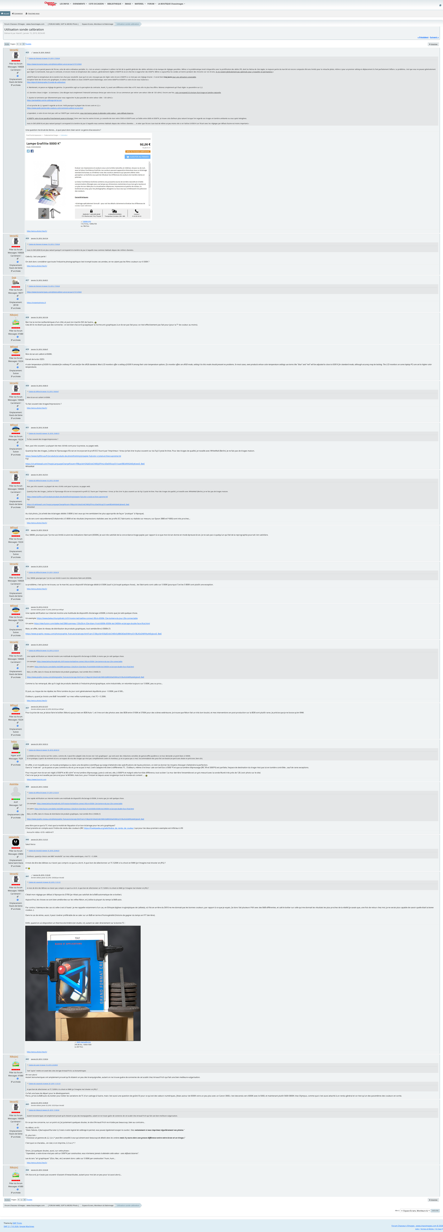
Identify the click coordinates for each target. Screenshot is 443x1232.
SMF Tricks (17, 1223)
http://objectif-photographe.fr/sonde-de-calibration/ (46, 82)
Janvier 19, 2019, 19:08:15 (39, 386)
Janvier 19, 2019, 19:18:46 (39, 427)
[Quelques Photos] (17, 811)
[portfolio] (17, 367)
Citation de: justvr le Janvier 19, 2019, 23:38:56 (43, 1065)
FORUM (151, 4)
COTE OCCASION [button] (96, 4)
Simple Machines (26, 1226)
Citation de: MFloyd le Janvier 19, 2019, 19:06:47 (44, 392)
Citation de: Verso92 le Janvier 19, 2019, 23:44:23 (44, 851)
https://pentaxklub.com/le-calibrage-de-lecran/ (44, 100)
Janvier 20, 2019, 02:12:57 (39, 707)
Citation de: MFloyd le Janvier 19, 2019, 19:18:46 (44, 481)
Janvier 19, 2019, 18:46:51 (39, 280)
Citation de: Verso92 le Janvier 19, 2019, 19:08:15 (44, 433)
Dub (14, 277)
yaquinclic (14, 836)
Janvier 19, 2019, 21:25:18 (39, 566)
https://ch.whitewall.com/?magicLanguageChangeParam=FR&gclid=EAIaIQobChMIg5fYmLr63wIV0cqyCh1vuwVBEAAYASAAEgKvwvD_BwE (85, 463)
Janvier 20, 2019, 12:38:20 (39, 1103)
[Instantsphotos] (17, 299)
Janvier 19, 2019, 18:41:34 (39, 238)
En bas (7, 44)
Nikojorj (14, 314)
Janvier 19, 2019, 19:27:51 (39, 475)
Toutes (28, 44)
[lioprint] (17, 761)
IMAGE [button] (128, 4)
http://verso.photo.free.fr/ (37, 231)
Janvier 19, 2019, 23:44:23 (39, 645)
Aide (417, 1229)
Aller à (397, 1211)
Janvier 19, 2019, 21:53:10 (39, 607)
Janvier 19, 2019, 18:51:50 (39, 317)
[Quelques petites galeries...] (17, 337)
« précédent (423, 37)
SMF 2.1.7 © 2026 (11, 1226)
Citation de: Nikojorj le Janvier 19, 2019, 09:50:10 (44, 750)
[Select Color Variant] (440, 5)
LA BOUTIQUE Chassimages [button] (171, 4)
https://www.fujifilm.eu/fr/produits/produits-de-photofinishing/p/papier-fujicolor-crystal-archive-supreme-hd (73, 456)
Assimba (14, 784)
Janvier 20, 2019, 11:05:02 (39, 787)
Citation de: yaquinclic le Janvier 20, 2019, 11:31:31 (45, 882)
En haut (7, 1200)
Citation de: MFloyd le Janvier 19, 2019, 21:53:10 (44, 651)
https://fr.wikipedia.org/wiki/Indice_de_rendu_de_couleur (109, 828)
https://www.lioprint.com (36, 779)
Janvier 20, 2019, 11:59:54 (39, 1059)
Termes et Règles (427, 1229)
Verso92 (14, 49)
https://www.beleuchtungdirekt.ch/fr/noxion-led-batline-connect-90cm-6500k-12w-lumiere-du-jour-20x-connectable (87, 618)
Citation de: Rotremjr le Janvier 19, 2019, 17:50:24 (44, 58)
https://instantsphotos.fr (36, 302)
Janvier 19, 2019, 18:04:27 (41, 52)
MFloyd (14, 346)
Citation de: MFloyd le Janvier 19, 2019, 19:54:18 (44, 572)
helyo (14, 741)
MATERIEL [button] (139, 4)
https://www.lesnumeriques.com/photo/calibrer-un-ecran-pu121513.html (54, 64)
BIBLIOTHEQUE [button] (114, 4)
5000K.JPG (87, 221)
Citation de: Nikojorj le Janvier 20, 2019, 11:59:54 (44, 1110)
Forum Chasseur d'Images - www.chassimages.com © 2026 (417, 1226)
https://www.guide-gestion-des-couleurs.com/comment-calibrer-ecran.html (55, 108)
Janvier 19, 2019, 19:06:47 (39, 349)
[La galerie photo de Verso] (17, 76)
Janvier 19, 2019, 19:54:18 (39, 530)
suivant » (434, 37)
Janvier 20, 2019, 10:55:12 (39, 744)
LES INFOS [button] (65, 4)
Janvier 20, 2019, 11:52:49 (41, 875)
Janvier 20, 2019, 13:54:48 (39, 1170)
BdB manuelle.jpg (83, 1042)
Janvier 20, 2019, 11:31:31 (39, 839)
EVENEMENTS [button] (79, 4)
